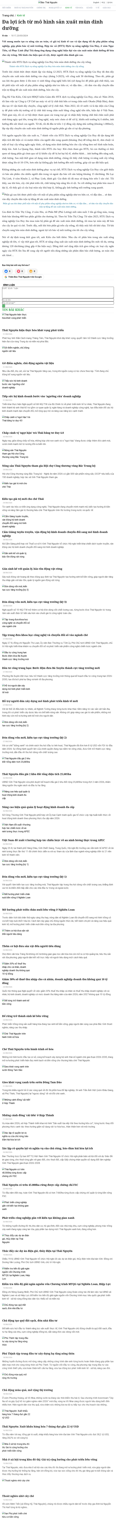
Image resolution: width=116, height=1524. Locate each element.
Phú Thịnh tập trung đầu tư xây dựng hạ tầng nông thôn (38, 1353)
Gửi (3, 306)
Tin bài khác (13, 310)
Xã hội (89, 8)
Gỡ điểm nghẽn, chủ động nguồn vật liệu (28, 363)
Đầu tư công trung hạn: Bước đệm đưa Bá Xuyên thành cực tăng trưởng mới (51, 668)
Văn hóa (79, 8)
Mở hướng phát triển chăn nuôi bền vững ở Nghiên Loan (38, 909)
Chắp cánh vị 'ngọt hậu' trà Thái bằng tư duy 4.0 (33, 432)
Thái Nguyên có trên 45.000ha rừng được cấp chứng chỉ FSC (40, 1185)
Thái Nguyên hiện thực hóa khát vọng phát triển (33, 330)
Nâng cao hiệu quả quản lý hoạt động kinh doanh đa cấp (38, 807)
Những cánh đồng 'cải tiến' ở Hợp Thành (28, 1115)
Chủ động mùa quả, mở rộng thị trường (27, 1390)
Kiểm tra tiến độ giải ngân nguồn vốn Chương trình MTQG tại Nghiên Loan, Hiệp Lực (56, 1284)
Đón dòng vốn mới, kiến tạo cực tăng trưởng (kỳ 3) (34, 602)
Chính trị (41, 8)
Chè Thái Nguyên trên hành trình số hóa (27, 1049)
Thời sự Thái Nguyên (23, 8)
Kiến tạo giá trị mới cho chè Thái (23, 499)
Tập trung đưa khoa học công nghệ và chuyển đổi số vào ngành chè (45, 635)
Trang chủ (8, 15)
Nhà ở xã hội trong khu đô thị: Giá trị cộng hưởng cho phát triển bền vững (49, 1459)
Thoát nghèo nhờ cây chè (18, 1496)
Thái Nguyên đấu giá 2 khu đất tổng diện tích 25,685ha (36, 774)
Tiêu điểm (6, 8)
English (96, 3)
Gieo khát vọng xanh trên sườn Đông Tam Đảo (32, 1082)
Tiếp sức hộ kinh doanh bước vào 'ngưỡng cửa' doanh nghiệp (41, 396)
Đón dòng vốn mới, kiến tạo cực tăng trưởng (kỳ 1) (34, 876)
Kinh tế (68, 8)
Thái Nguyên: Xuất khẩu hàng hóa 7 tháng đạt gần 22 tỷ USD (40, 1426)
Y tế (97, 8)
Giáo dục (107, 8)
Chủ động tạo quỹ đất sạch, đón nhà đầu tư (29, 1320)
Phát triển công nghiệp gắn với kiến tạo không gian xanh (38, 1217)
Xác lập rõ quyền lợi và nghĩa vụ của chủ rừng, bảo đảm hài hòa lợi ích (47, 1148)
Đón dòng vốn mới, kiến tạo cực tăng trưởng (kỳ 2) (34, 737)
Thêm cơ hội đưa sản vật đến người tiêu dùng (31, 946)
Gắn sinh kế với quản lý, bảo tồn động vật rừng (32, 568)
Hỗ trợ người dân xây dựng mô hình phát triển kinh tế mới (40, 701)
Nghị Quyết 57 (55, 8)
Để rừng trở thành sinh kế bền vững (25, 1016)
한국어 (109, 3)
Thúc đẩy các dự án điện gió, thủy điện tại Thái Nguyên (37, 1251)
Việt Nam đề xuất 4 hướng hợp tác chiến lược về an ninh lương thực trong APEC (53, 840)
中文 (103, 3)
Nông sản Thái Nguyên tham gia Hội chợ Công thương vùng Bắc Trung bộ (48, 465)
